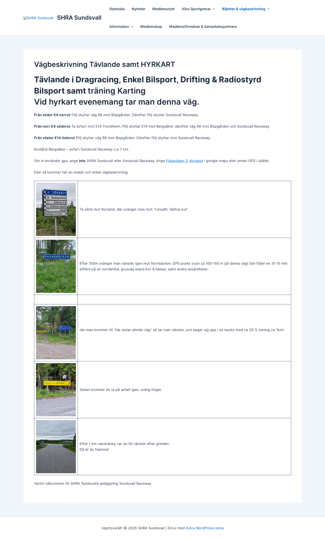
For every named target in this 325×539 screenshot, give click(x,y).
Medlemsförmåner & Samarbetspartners (203, 26)
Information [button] (119, 26)
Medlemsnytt (163, 9)
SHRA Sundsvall (79, 17)
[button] (213, 9)
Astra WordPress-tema (205, 528)
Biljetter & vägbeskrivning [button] (243, 9)
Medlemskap (151, 26)
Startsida (117, 9)
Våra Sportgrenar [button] (196, 9)
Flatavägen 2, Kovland (184, 160)
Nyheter (138, 9)
